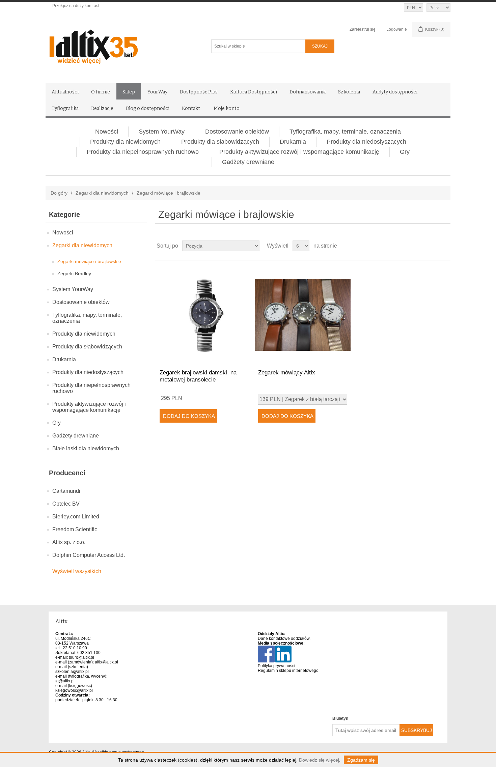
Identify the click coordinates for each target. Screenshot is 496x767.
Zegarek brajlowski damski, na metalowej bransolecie (198, 375)
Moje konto (227, 108)
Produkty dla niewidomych (125, 141)
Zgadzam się (361, 760)
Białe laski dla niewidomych (85, 448)
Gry (405, 151)
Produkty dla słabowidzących (220, 141)
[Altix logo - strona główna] (122, 44)
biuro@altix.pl (81, 657)
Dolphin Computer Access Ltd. (88, 555)
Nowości (106, 131)
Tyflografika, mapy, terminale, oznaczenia (345, 131)
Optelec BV (66, 504)
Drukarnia (293, 141)
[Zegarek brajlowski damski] (204, 315)
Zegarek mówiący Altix (286, 372)
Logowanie (396, 29)
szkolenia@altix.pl (72, 671)
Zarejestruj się (363, 29)
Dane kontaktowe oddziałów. (284, 638)
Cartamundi (66, 491)
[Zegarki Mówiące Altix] (302, 315)
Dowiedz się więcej (319, 760)
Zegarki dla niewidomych (102, 193)
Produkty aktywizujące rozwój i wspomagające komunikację (299, 151)
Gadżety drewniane (248, 162)
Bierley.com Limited (75, 516)
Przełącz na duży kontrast (75, 5)
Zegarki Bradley (74, 273)
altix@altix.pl (106, 662)
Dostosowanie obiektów (237, 131)
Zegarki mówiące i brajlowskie (89, 261)
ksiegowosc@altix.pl (74, 690)
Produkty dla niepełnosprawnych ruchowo (143, 151)
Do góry (59, 193)
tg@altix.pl (65, 681)
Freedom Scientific (74, 529)
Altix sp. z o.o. (68, 542)
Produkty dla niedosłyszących (366, 141)
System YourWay (162, 131)
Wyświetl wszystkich (76, 571)
